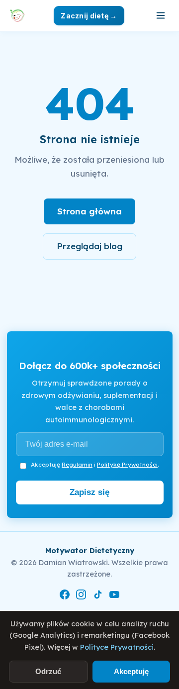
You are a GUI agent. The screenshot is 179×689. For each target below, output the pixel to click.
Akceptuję (131, 671)
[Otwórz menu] (160, 15)
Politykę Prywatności (127, 464)
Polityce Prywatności (117, 647)
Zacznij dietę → (89, 15)
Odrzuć (48, 671)
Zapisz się (89, 492)
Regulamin (77, 464)
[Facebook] (65, 596)
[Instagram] (81, 596)
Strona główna (89, 211)
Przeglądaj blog (89, 246)
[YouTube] (114, 596)
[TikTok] (98, 596)
